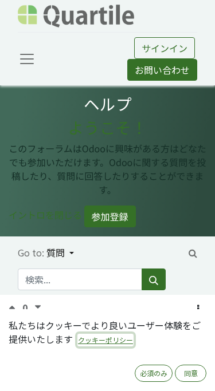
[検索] (154, 279)
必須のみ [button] (153, 373)
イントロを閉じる (45, 215)
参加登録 (110, 216)
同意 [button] (191, 373)
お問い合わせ (162, 70)
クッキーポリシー (105, 340)
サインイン (164, 48)
